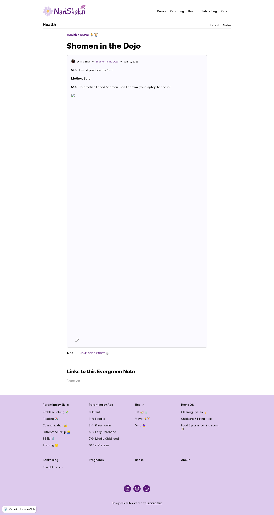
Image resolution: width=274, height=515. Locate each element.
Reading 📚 (50, 418)
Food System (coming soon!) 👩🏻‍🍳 (200, 427)
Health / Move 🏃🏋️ (82, 35)
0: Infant (94, 412)
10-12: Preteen (99, 445)
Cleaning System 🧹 (194, 412)
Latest (214, 25)
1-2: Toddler (97, 418)
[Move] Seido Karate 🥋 (94, 353)
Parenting (177, 11)
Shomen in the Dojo (107, 61)
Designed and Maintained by (129, 503)
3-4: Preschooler (100, 425)
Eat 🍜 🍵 (141, 412)
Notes (227, 25)
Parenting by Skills (56, 404)
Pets (224, 11)
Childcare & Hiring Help (196, 418)
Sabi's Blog (209, 11)
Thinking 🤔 (50, 445)
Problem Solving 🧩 (56, 412)
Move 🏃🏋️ (142, 418)
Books (161, 11)
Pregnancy (96, 460)
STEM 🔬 (49, 438)
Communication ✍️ (55, 425)
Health (192, 11)
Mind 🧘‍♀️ (140, 425)
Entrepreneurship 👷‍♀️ (56, 432)
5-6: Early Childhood (102, 432)
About (185, 460)
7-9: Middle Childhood (104, 438)
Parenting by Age (101, 404)
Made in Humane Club (22, 509)
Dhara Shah (83, 61)
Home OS (187, 404)
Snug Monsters (53, 467)
